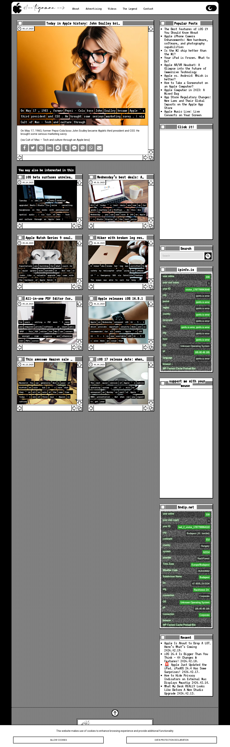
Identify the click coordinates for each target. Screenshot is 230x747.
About (75, 8)
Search (209, 256)
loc (186, 327)
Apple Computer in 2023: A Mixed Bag (184, 92)
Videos (112, 8)
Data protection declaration (171, 740)
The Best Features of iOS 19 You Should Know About (186, 31)
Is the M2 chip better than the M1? (185, 52)
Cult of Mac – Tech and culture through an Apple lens (57, 139)
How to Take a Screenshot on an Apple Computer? (186, 84)
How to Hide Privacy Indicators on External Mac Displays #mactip (185, 679)
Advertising (94, 8)
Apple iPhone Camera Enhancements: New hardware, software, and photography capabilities (186, 41)
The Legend (130, 8)
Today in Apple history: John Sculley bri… (83, 23)
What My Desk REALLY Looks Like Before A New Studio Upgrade (184, 689)
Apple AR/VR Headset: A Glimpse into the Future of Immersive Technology (185, 68)
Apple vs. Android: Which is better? (186, 77)
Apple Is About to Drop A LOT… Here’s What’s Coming (187, 645)
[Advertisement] (186, 184)
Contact (148, 8)
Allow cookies (58, 740)
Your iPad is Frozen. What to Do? (187, 59)
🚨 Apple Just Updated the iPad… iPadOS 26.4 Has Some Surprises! (185, 668)
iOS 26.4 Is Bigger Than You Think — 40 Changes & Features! (186, 657)
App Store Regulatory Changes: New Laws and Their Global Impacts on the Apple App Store (187, 102)
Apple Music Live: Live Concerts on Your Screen (182, 113)
